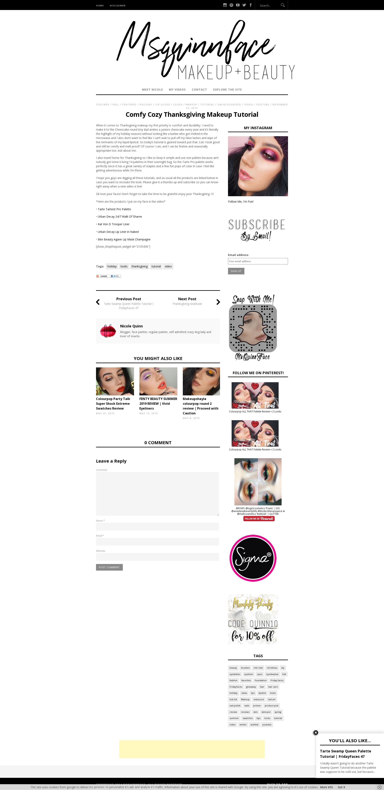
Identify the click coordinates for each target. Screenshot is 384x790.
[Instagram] (225, 5)
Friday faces (277, 680)
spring (278, 711)
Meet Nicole (152, 89)
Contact (199, 89)
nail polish (235, 705)
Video (248, 104)
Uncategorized (229, 104)
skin (255, 711)
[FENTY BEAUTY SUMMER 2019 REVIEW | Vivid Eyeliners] (159, 381)
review (233, 711)
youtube (266, 724)
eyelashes (235, 674)
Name (100, 520)
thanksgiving (140, 266)
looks (124, 266)
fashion (233, 680)
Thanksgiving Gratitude (187, 304)
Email (100, 535)
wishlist (254, 724)
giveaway (251, 686)
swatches (248, 718)
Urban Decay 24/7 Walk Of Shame (120, 216)
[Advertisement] (192, 749)
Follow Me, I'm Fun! (240, 201)
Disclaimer (118, 5)
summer (234, 718)
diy (282, 667)
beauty (233, 667)
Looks (178, 104)
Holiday (146, 104)
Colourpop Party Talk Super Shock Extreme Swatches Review (113, 404)
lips (253, 692)
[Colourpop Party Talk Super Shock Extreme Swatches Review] (116, 381)
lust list (233, 699)
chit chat (258, 667)
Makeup (191, 104)
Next (226, 383)
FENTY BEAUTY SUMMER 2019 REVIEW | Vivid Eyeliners (158, 404)
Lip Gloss (162, 104)
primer (257, 705)
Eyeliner (102, 104)
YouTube (262, 104)
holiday (112, 266)
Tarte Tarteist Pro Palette (114, 209)
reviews (245, 711)
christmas (272, 667)
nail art (271, 699)
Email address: (238, 255)
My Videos (177, 89)
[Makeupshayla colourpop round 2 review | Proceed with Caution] (203, 381)
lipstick (262, 692)
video (168, 266)
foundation (261, 680)
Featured (129, 104)
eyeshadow (272, 674)
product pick (271, 705)
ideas (244, 692)
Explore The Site (227, 89)
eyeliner (248, 674)
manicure (259, 699)
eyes (259, 674)
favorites (246, 680)
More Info (326, 787)
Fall (116, 104)
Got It (341, 787)
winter (243, 724)
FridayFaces (236, 686)
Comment (101, 470)
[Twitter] (244, 5)
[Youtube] (238, 5)
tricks (267, 718)
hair (262, 686)
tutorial (156, 266)
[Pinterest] (231, 5)
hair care (273, 686)
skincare (266, 711)
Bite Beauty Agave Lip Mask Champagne (124, 239)
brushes (245, 667)
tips (258, 718)
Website (100, 551)
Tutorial (207, 104)
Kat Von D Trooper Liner (114, 224)
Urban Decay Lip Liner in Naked (118, 232)
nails (246, 705)
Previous (90, 383)
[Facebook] (250, 5)
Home (100, 5)
